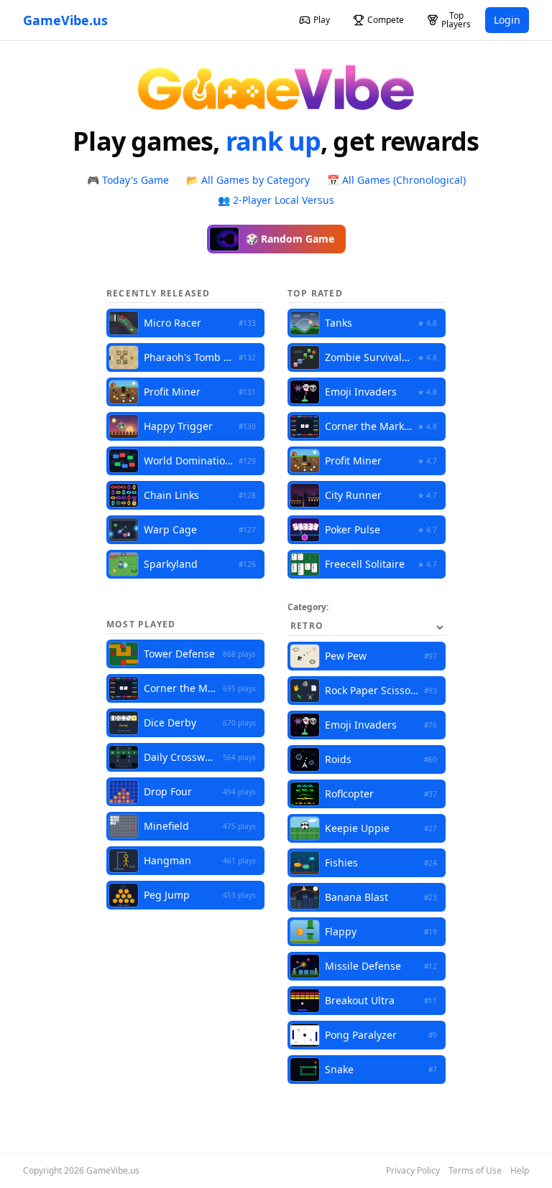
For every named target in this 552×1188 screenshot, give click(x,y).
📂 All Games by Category (248, 180)
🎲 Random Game (290, 238)
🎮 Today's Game (128, 180)
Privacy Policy (413, 1171)
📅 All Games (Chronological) (396, 180)
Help (519, 1171)
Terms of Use (475, 1171)
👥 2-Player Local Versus (276, 200)
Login (507, 20)
